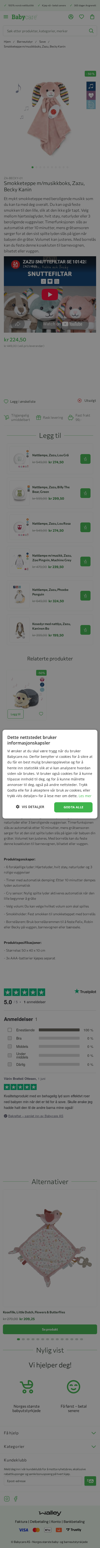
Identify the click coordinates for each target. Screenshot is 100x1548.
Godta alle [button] (73, 807)
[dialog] (50, 774)
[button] (30, 806)
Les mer (85, 796)
